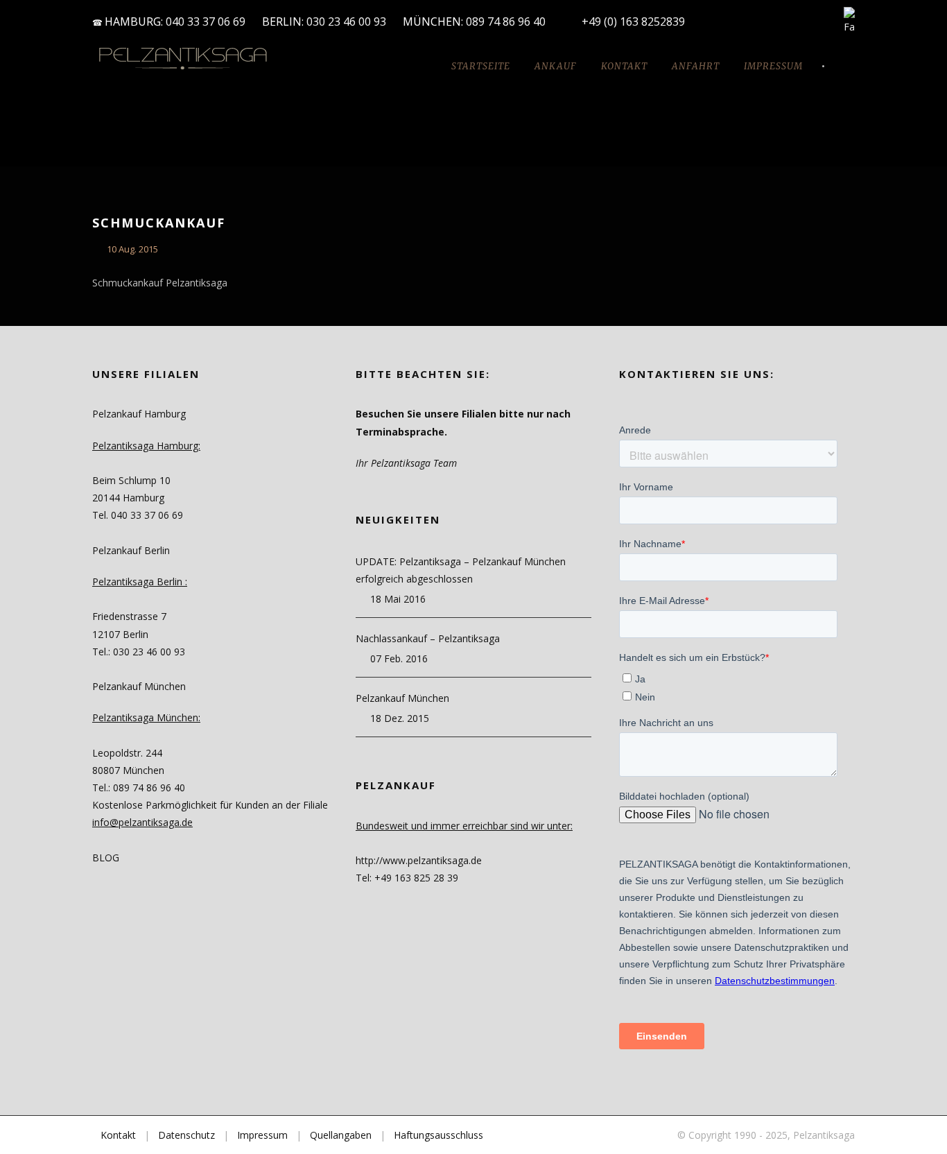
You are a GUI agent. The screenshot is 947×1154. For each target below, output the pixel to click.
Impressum (773, 66)
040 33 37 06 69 (205, 21)
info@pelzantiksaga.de (142, 822)
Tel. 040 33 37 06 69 (137, 515)
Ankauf (556, 66)
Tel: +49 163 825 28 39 (407, 877)
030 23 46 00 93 (346, 21)
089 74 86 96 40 (507, 21)
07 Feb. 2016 (399, 658)
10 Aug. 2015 (132, 249)
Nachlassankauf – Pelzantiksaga (428, 638)
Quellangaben (341, 1135)
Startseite (480, 66)
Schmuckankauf (158, 222)
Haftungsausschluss (438, 1135)
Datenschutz (186, 1135)
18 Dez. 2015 (399, 718)
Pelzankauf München (402, 698)
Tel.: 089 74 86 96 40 (138, 787)
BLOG (105, 857)
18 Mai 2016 (398, 598)
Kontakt (624, 66)
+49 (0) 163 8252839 (633, 21)
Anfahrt (696, 66)
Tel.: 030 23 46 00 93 (138, 651)
